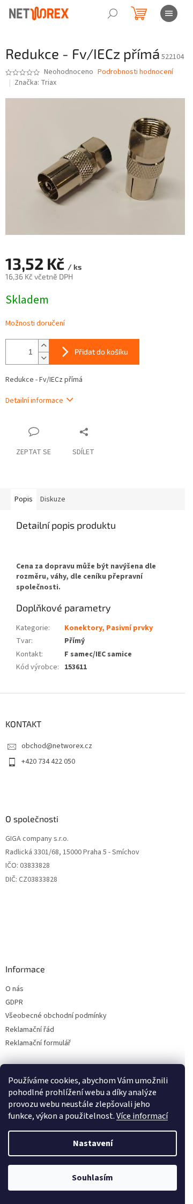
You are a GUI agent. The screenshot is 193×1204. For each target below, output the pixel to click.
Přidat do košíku (101, 351)
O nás (14, 989)
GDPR (14, 1003)
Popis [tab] (23, 499)
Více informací (142, 1116)
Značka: (35, 82)
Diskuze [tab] (52, 499)
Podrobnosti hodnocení (135, 72)
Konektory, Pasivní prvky (108, 628)
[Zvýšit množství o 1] (43, 345)
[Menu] (169, 13)
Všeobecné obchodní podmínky (56, 1016)
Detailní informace (34, 400)
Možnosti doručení (35, 324)
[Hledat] (112, 13)
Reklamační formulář (38, 1043)
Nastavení (93, 1143)
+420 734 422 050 (48, 761)
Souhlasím (92, 1178)
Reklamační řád (29, 1030)
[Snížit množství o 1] (43, 358)
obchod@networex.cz (56, 746)
